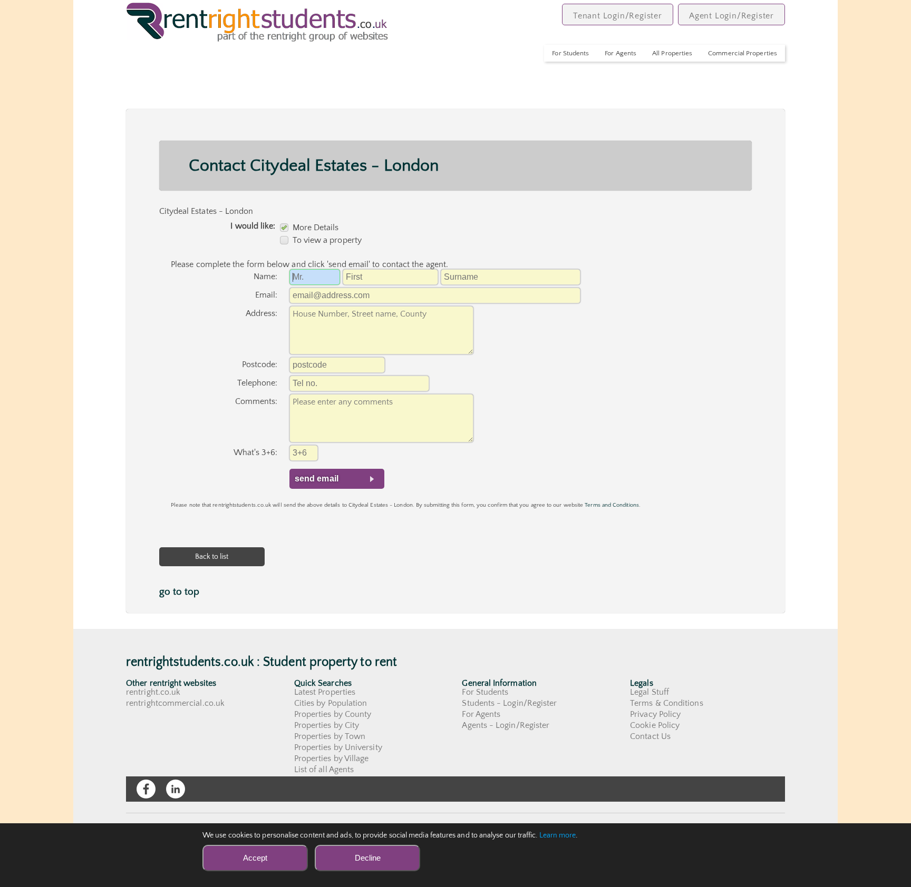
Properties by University (338, 747)
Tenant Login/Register (617, 16)
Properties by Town (329, 736)
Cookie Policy (655, 725)
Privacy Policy (655, 714)
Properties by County (333, 714)
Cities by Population (330, 703)
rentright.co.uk (153, 692)
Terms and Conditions (612, 505)
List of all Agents (324, 769)
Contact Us (650, 736)
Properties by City (326, 725)
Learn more (557, 835)
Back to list (212, 557)
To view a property (327, 240)
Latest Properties (324, 692)
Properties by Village (331, 758)
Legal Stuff (649, 692)
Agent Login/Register (731, 16)
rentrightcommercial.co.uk (175, 703)
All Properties (672, 53)
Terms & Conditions (666, 703)
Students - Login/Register (509, 703)
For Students (570, 53)
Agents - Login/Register (505, 725)
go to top (179, 591)
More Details (316, 227)
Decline (368, 857)
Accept (255, 857)
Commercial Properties (742, 53)
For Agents (620, 53)
